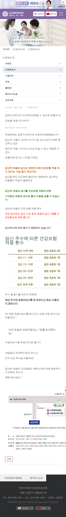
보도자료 (9, 100)
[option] (33, 4)
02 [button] (61, 6)
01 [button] (59, 6)
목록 (9, 459)
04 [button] (64, 6)
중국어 (53, 14)
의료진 (8, 63)
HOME (6, 49)
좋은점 (8, 88)
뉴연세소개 (19, 49)
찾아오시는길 (11, 94)
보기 (32, 107)
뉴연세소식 (34, 49)
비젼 (7, 82)
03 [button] (62, 6)
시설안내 (9, 75)
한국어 (41, 14)
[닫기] (63, 2)
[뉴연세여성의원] (13, 14)
